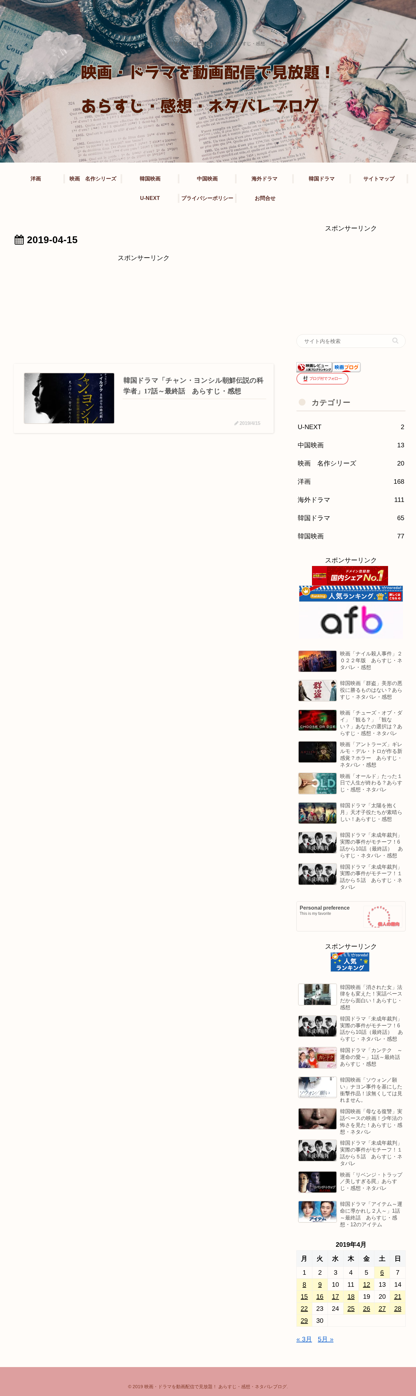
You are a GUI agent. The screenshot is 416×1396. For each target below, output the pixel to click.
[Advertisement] (144, 309)
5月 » (325, 1339)
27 (382, 1308)
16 (319, 1296)
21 (397, 1296)
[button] (395, 340)
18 (351, 1296)
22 (304, 1308)
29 (304, 1320)
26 (366, 1308)
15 (304, 1296)
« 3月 (304, 1339)
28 (397, 1308)
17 (335, 1296)
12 (366, 1284)
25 (351, 1308)
